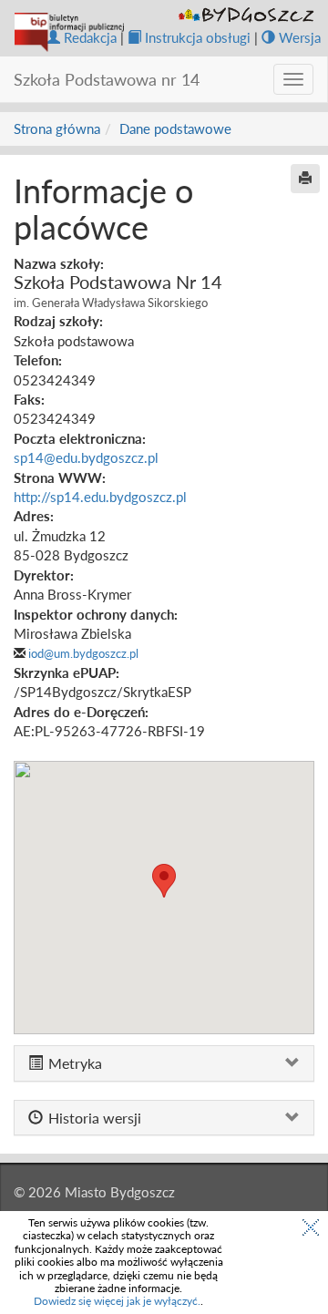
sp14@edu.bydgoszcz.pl (86, 457)
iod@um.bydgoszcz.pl (83, 653)
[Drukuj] (305, 178)
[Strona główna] (69, 32)
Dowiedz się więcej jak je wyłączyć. (117, 1301)
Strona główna (57, 128)
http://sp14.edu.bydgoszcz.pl (100, 496)
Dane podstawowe (175, 128)
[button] (164, 881)
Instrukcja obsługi (198, 37)
